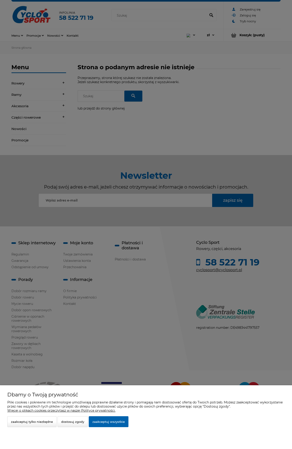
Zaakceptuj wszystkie (108, 421)
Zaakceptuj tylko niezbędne (32, 421)
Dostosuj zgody (72, 421)
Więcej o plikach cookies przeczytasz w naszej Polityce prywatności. (61, 410)
